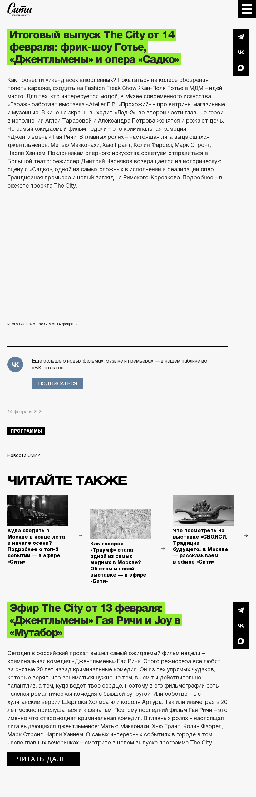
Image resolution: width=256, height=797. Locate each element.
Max (241, 68)
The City (20, 9)
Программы (26, 431)
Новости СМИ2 (23, 455)
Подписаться (57, 383)
